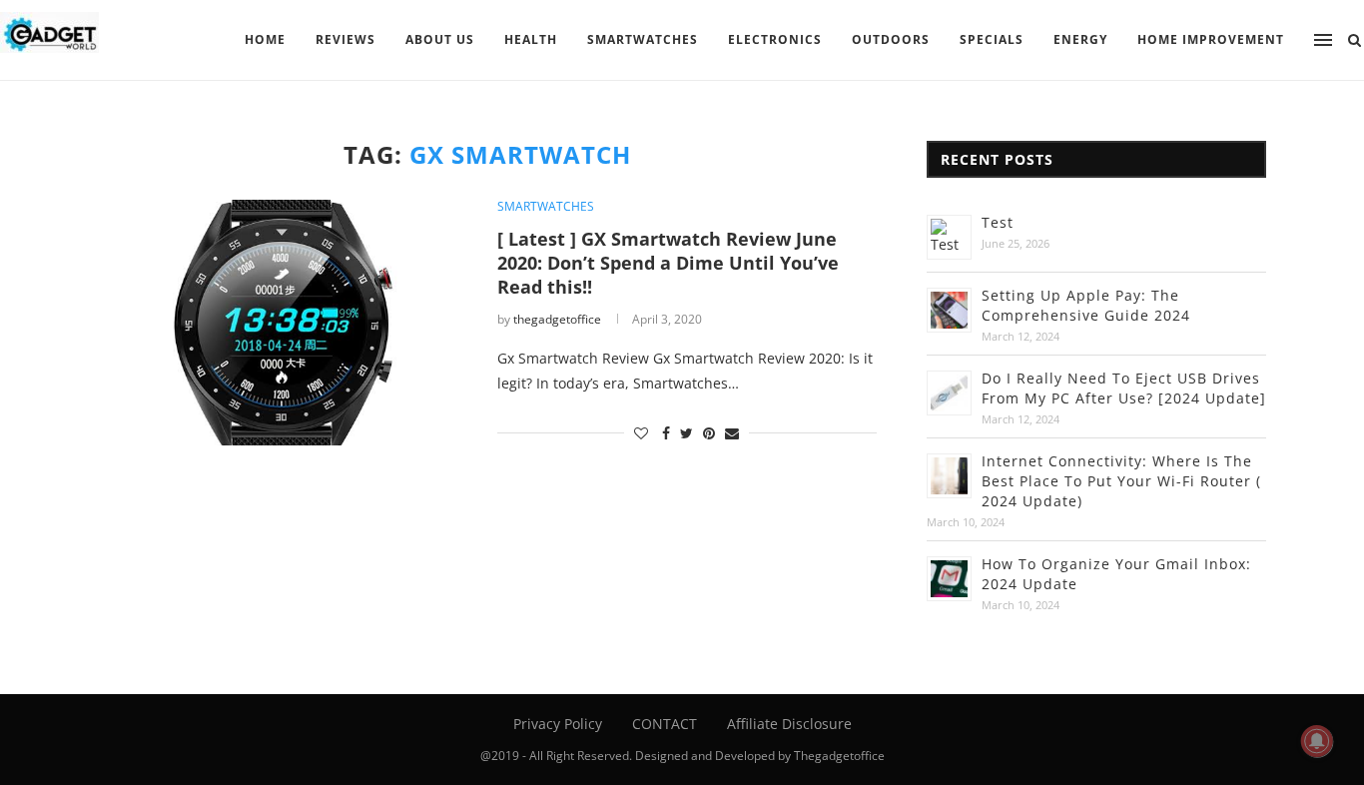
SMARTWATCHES (642, 39)
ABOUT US (439, 39)
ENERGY (1080, 39)
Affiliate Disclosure (789, 723)
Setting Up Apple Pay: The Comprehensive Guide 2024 (1086, 305)
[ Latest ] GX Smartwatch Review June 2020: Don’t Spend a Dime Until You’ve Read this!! (668, 263)
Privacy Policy (557, 723)
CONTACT (664, 723)
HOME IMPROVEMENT (1210, 39)
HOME (265, 39)
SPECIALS (991, 39)
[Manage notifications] (1317, 741)
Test (998, 222)
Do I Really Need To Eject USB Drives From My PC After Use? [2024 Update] (1124, 388)
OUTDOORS (891, 39)
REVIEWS (345, 39)
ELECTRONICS (775, 39)
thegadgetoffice (557, 319)
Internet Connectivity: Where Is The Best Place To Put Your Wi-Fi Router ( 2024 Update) (1121, 480)
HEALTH (530, 39)
